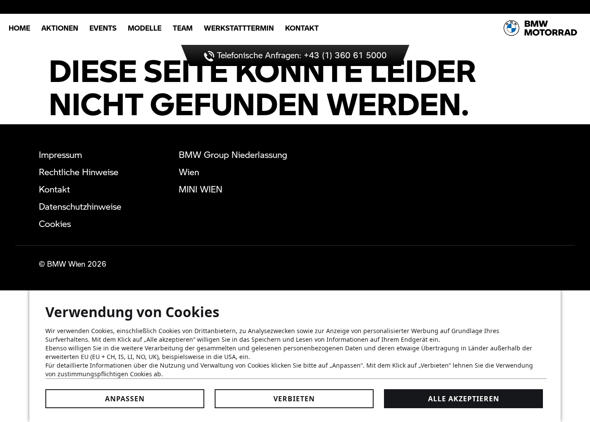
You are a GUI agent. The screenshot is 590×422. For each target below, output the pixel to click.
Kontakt (302, 28)
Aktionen (59, 28)
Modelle (145, 28)
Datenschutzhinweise (80, 206)
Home (19, 28)
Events (103, 28)
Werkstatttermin (239, 28)
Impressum (60, 154)
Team (183, 28)
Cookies (55, 223)
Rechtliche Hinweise (78, 172)
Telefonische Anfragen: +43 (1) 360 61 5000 (300, 55)
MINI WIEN (200, 189)
